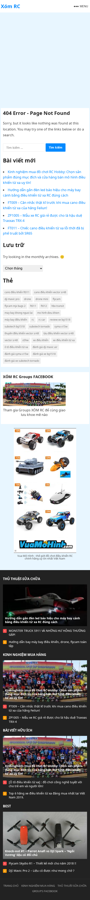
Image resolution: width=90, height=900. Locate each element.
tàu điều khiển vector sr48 (59, 333)
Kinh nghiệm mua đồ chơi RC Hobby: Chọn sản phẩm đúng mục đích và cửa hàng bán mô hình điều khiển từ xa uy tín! (44, 177)
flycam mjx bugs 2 (15, 306)
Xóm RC (10, 6)
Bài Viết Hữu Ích (17, 730)
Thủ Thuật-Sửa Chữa (21, 579)
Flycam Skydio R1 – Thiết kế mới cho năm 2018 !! (42, 863)
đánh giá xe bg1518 (44, 354)
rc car (42, 319)
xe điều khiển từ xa (64, 340)
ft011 (33, 306)
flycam (56, 299)
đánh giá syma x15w (16, 354)
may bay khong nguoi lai (19, 313)
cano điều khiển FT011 (17, 292)
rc (33, 319)
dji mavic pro (12, 299)
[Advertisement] (45, 59)
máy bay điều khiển (16, 319)
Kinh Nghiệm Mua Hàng (24, 654)
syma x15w (60, 326)
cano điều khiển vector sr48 (50, 292)
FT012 (44, 306)
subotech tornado (39, 326)
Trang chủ (11, 886)
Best (7, 806)
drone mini (42, 299)
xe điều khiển (40, 340)
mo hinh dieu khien (48, 313)
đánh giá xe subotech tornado (22, 361)
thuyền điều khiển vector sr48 (22, 333)
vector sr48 (11, 340)
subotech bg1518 (15, 326)
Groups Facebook (45, 891)
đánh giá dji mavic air (45, 347)
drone (27, 299)
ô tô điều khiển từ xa (16, 347)
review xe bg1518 (60, 319)
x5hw (25, 340)
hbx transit (57, 306)
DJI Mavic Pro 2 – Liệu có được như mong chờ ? (41, 871)
